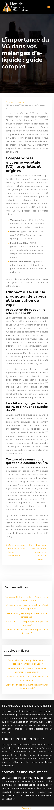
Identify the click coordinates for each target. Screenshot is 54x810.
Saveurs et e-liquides (16, 102)
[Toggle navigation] (49, 7)
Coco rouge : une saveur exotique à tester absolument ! (16, 550)
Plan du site (27, 808)
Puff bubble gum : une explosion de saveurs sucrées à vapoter (37, 552)
